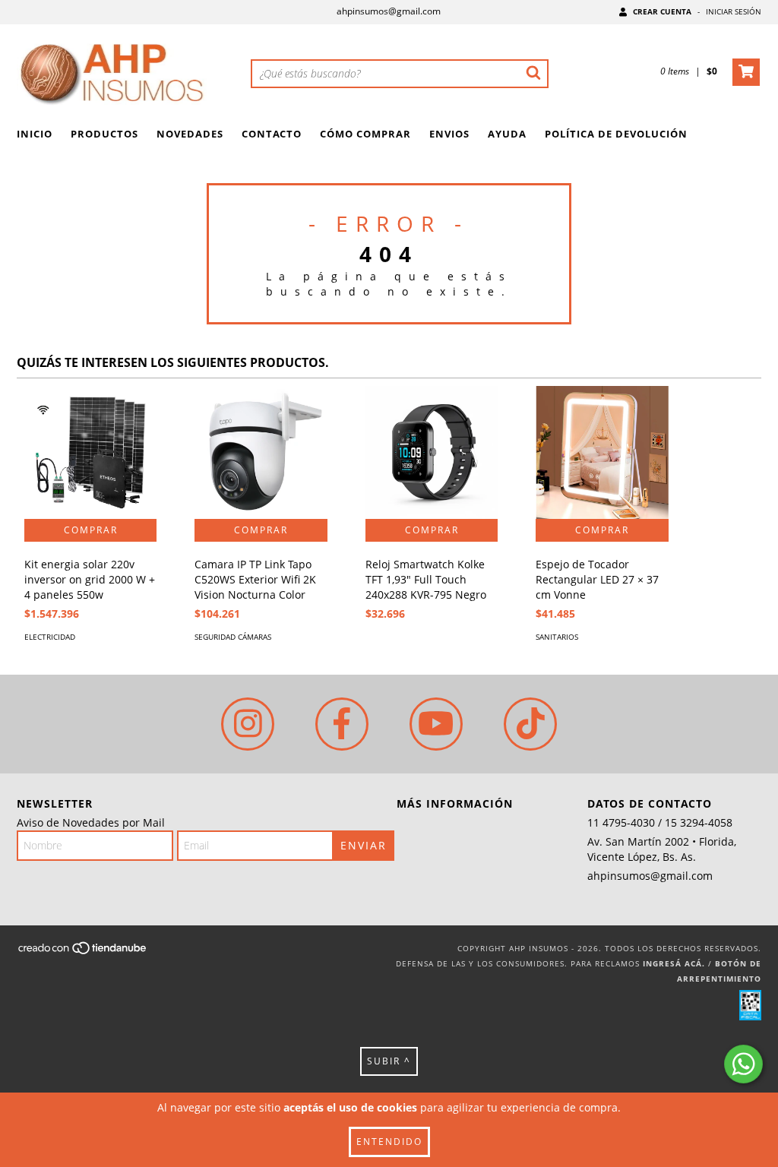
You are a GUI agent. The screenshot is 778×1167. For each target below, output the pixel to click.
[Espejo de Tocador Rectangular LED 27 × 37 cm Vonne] (602, 452)
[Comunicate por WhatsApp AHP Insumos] (743, 1064)
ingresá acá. (674, 963)
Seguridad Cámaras (232, 636)
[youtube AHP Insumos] (436, 724)
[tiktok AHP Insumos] (530, 724)
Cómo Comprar (365, 134)
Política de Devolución (616, 134)
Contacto (272, 134)
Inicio (34, 134)
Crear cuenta (662, 11)
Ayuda (507, 134)
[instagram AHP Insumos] (247, 724)
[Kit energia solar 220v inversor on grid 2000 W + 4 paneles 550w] (90, 452)
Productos (104, 134)
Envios (449, 134)
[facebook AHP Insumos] (341, 724)
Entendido (389, 1141)
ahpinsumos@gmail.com (389, 11)
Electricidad (49, 636)
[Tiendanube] (83, 952)
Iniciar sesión (733, 11)
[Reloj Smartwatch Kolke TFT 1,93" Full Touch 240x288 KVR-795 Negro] (431, 452)
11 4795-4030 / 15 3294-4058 (659, 822)
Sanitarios (557, 636)
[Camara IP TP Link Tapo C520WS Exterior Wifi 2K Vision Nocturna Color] (260, 452)
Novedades (190, 134)
